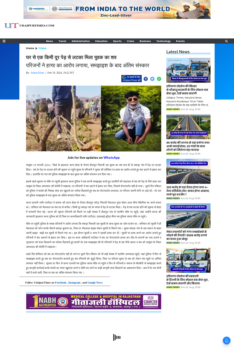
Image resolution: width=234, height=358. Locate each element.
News (49, 41)
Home (30, 48)
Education (101, 41)
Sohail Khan (37, 72)
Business (145, 41)
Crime (130, 41)
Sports (117, 41)
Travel (62, 41)
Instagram (74, 282)
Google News (95, 282)
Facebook (60, 282)
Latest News (178, 51)
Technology (163, 41)
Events (180, 41)
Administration (81, 41)
